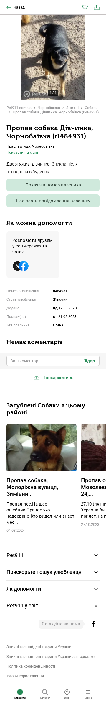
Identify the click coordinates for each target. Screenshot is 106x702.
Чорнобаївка (49, 107)
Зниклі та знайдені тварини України (39, 647)
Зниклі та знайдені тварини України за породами (51, 656)
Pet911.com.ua (19, 107)
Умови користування (25, 676)
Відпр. (89, 361)
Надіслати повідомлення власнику (53, 201)
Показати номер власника (53, 185)
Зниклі (72, 107)
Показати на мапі (22, 152)
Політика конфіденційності (30, 666)
